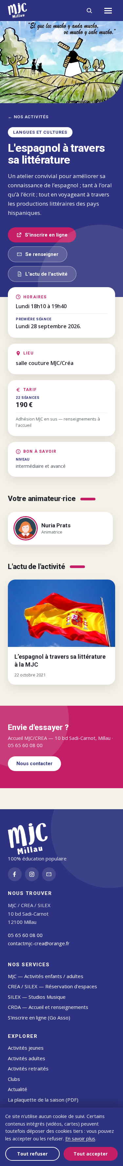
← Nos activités (28, 117)
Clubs (14, 1079)
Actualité (17, 1089)
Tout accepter (90, 1154)
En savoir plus (80, 1138)
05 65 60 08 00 (25, 935)
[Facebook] (15, 874)
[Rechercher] (89, 10)
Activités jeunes (26, 1047)
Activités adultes (26, 1058)
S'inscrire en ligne (46, 235)
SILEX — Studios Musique (37, 997)
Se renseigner (41, 254)
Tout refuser (32, 1154)
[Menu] (108, 10)
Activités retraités (28, 1068)
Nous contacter (34, 763)
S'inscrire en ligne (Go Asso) (39, 1017)
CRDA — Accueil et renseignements (48, 1007)
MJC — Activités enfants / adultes (45, 976)
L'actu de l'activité (46, 274)
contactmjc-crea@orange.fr (39, 943)
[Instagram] (32, 874)
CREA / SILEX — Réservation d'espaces (52, 986)
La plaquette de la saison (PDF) (43, 1099)
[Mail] (49, 874)
